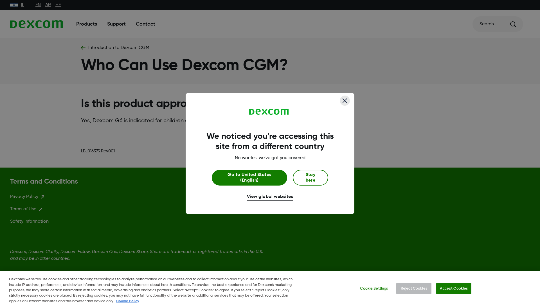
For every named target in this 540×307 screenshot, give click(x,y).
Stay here (311, 178)
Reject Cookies (414, 288)
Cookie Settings (374, 288)
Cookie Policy (127, 301)
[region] (270, 289)
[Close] (345, 101)
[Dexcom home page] (269, 112)
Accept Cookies (454, 288)
